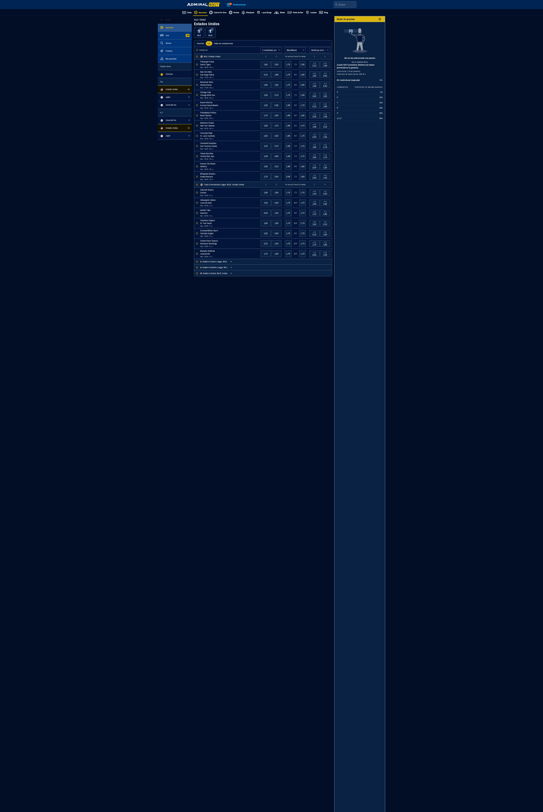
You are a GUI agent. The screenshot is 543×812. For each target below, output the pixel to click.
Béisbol (203, 19)
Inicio (196, 19)
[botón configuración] (380, 19)
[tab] (200, 43)
